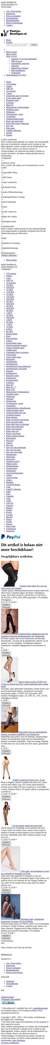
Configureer (14, 1043)
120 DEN (10, 292)
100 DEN (10, 287)
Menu (8, 40)
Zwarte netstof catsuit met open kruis (27, 826)
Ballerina (9, 482)
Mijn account (16, 61)
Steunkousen (11, 454)
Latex (8, 278)
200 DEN (10, 304)
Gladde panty (11, 350)
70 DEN (9, 327)
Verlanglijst (15, 73)
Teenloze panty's (13, 461)
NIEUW (9, 280)
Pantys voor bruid (13, 433)
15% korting (11, 273)
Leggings (10, 382)
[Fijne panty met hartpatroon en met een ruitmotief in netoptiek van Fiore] (11, 871)
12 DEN (9, 290)
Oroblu (9, 522)
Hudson (9, 508)
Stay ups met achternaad (16, 447)
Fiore (8, 494)
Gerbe (8, 501)
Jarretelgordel (11, 362)
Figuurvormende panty (15, 348)
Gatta (8, 498)
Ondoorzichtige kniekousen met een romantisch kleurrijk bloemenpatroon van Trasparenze (24, 635)
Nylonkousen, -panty (14, 403)
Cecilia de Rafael (13, 485)
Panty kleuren (11, 417)
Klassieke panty (12, 375)
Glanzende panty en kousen (17, 352)
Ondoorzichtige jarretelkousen (18, 408)
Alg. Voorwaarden (13, 11)
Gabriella (10, 496)
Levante (9, 515)
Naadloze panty (12, 394)
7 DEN (9, 324)
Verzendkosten (12, 18)
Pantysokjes (11, 438)
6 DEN (9, 320)
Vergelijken (6, 605)
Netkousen (10, 396)
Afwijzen (5, 1043)
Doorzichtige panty (14, 343)
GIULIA (9, 503)
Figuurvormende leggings (16, 345)
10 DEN (9, 285)
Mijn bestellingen (18, 70)
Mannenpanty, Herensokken (17, 392)
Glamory (9, 505)
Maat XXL (10, 389)
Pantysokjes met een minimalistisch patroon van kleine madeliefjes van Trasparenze (24, 733)
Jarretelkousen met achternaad (18, 366)
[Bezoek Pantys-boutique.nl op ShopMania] (8, 1004)
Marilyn (9, 517)
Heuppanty (10, 359)
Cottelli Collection (13, 489)
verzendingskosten (40, 1008)
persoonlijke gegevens (20, 63)
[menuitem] (27, 11)
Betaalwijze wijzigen (19, 68)
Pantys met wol (12, 431)
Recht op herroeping (14, 23)
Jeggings (9, 371)
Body (8, 336)
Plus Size (10, 440)
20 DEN (9, 301)
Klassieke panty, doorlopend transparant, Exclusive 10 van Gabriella (22, 920)
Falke (8, 491)
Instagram (10, 981)
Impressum (10, 14)
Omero (9, 519)
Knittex (9, 510)
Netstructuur (11, 401)
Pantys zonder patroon (15, 436)
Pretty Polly (11, 526)
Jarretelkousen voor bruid (16, 369)
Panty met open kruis (14, 422)
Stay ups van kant (13, 450)
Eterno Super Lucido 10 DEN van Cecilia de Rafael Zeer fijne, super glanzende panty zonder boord (24, 684)
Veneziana (10, 531)
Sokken (9, 443)
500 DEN (10, 318)
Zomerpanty (11, 471)
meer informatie (18, 1040)
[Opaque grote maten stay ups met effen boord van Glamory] (10, 586)
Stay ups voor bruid (14, 452)
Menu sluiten (11, 54)
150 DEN (10, 297)
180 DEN (10, 299)
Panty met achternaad (14, 427)
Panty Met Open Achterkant (17, 424)
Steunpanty (10, 457)
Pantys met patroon (14, 429)
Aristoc (9, 480)
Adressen (15, 66)
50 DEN (9, 315)
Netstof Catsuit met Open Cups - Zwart (29, 780)
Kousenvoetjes (12, 380)
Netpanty (10, 399)
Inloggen (15, 59)
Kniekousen (11, 378)
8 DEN (9, 329)
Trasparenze (11, 529)
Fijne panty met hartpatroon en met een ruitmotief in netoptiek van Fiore (25, 872)
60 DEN (9, 322)
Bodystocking (11, 338)
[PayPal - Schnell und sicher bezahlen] (10, 538)
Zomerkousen (11, 468)
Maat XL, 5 (11, 387)
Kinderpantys (11, 373)
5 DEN (9, 313)
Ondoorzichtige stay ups (16, 413)
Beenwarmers (11, 334)
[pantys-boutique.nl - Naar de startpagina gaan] (14, 35)
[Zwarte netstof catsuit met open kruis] (6, 826)
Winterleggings (12, 466)
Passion (9, 524)
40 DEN (9, 311)
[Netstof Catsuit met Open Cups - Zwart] (7, 780)
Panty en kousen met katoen (17, 420)
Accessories (11, 283)
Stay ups (9, 445)
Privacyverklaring (13, 16)
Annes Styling (12, 478)
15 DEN (9, 294)
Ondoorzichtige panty (15, 410)
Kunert (9, 512)
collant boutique (7, 997)
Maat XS (9, 385)
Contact (9, 25)
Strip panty (10, 459)
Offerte (9, 276)
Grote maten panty (13, 357)
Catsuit (9, 341)
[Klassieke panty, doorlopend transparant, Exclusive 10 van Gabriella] (11, 919)
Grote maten (11, 355)
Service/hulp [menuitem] (12, 16)
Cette (8, 487)
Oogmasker (11, 406)
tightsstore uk (6, 954)
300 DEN (10, 308)
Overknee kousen (13, 415)
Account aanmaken (29, 59)
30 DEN (9, 306)
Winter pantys (11, 464)
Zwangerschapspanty (14, 473)
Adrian (9, 475)
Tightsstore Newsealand (10, 999)
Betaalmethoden (12, 20)
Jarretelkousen (12, 364)
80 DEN (9, 331)
